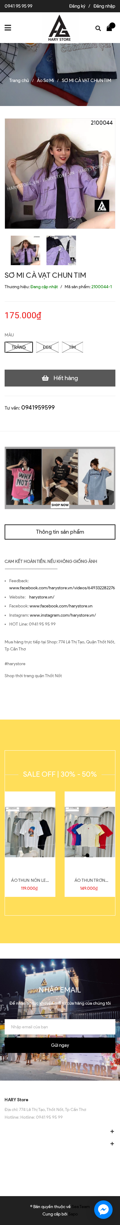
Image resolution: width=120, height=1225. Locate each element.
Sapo (73, 1214)
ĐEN (47, 347)
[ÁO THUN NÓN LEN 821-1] (30, 832)
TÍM (72, 347)
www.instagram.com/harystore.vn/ (63, 615)
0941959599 (38, 407)
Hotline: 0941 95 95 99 (41, 1117)
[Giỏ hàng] (110, 27)
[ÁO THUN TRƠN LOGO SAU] (90, 832)
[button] (60, 1087)
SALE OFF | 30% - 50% (60, 774)
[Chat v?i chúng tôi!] (103, 1209)
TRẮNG (19, 347)
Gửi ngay (60, 1045)
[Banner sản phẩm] (60, 477)
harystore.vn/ (41, 597)
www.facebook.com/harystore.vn (61, 606)
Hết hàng (66, 378)
